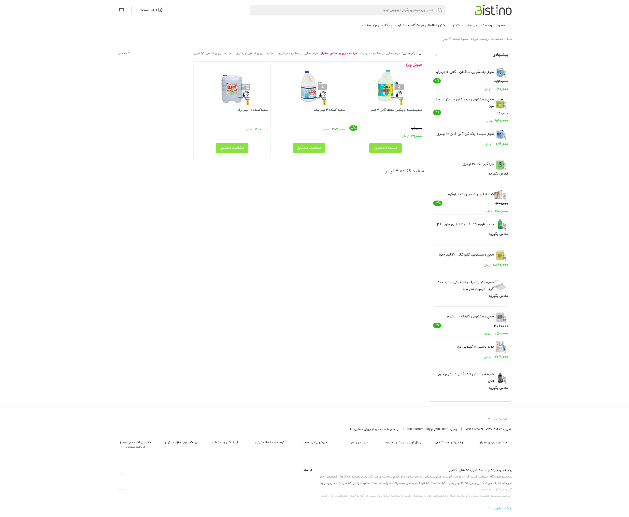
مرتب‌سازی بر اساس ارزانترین (254, 53)
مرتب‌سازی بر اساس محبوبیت (380, 53)
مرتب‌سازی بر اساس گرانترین (213, 53)
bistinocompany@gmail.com (427, 429)
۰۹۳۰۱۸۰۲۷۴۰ (495, 429)
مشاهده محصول (385, 148)
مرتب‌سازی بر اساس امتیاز (339, 53)
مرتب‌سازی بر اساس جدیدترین (297, 53)
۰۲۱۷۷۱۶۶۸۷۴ (475, 429)
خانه (509, 39)
